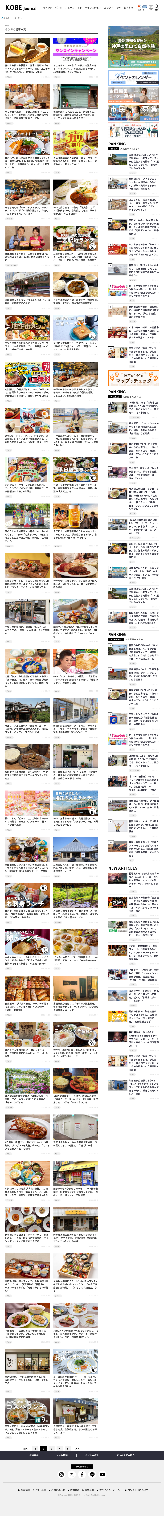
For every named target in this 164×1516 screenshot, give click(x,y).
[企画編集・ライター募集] (133, 103)
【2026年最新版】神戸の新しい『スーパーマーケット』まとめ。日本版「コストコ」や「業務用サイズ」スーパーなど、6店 (144, 526)
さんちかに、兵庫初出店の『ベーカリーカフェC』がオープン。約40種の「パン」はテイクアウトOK (144, 204)
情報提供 (33, 1455)
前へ (25, 1448)
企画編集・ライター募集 (33, 1490)
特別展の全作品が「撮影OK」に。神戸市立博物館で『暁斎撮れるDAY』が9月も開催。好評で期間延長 (144, 311)
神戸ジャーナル (81, 1495)
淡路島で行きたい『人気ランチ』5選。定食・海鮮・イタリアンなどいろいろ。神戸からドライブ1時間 (144, 573)
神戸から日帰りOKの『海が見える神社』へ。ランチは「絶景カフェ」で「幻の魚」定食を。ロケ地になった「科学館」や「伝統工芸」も (144, 652)
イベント (47, 7)
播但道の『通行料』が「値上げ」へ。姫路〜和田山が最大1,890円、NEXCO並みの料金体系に (144, 805)
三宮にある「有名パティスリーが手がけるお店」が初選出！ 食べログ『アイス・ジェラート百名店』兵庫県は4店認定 (144, 355)
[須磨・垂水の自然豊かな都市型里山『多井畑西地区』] (133, 68)
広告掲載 (74, 1490)
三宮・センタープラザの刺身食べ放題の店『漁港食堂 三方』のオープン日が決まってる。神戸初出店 (144, 719)
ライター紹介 (92, 1455)
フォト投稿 (62, 1455)
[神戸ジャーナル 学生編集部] (133, 138)
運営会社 (89, 1490)
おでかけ (108, 7)
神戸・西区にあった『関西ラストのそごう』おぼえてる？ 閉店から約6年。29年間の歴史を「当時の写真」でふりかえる (145, 848)
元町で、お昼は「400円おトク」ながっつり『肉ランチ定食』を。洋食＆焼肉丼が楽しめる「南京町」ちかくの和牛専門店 (144, 227)
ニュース (69, 7)
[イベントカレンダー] (133, 85)
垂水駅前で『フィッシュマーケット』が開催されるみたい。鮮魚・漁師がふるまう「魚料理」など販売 (144, 183)
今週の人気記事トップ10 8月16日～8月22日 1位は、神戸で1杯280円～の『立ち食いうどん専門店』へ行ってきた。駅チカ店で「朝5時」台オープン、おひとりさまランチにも (144, 499)
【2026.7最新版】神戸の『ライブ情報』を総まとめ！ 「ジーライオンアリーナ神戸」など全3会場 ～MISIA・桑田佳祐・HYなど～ (145, 783)
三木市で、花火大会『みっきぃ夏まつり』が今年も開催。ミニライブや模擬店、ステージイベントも (144, 473)
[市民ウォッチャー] (133, 121)
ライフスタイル (93, 7)
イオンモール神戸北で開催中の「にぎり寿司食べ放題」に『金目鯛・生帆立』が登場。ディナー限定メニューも (144, 332)
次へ (77, 1448)
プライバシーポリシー (110, 1490)
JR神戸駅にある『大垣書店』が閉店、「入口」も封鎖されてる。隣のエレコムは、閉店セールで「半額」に (144, 407)
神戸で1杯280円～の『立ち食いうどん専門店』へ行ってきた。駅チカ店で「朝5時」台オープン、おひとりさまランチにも (144, 450)
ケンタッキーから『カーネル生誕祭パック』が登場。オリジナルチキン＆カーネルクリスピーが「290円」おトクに (144, 249)
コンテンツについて (138, 1490)
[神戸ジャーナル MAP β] (133, 386)
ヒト (79, 7)
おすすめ (128, 7)
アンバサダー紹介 (125, 1455)
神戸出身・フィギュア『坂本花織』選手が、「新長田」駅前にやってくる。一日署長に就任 (144, 826)
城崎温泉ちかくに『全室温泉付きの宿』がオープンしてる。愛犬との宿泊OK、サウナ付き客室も (144, 674)
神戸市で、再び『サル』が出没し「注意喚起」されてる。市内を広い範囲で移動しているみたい (144, 270)
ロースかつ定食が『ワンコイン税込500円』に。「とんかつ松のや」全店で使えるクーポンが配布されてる (144, 291)
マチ (118, 7)
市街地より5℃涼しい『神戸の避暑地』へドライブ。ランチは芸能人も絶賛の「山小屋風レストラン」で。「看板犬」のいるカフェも (144, 161)
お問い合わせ (58, 1490)
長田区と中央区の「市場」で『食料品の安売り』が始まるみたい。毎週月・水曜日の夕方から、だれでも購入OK (144, 617)
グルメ (58, 7)
